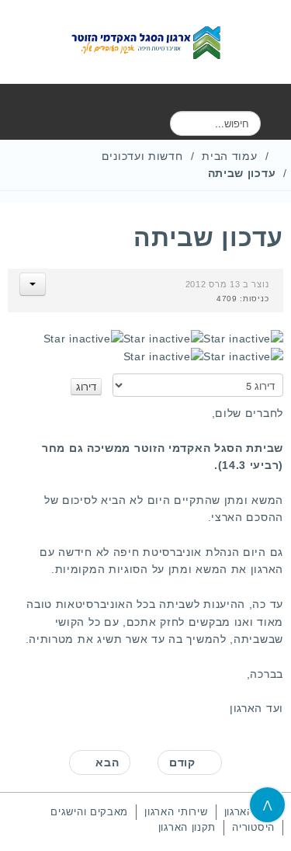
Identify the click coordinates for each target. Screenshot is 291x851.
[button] (32, 284)
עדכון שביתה (208, 238)
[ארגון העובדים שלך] (146, 42)
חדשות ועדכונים (142, 156)
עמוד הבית (229, 156)
